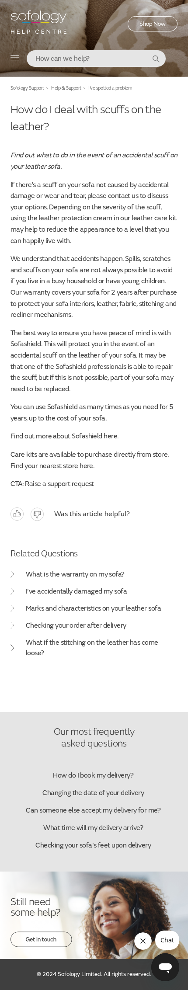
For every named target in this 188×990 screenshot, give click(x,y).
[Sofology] (38, 25)
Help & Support (66, 88)
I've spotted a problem (110, 88)
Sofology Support (27, 88)
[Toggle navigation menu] (15, 59)
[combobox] (96, 58)
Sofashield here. (95, 436)
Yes (17, 514)
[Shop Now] (153, 29)
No (37, 514)
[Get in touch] (41, 945)
